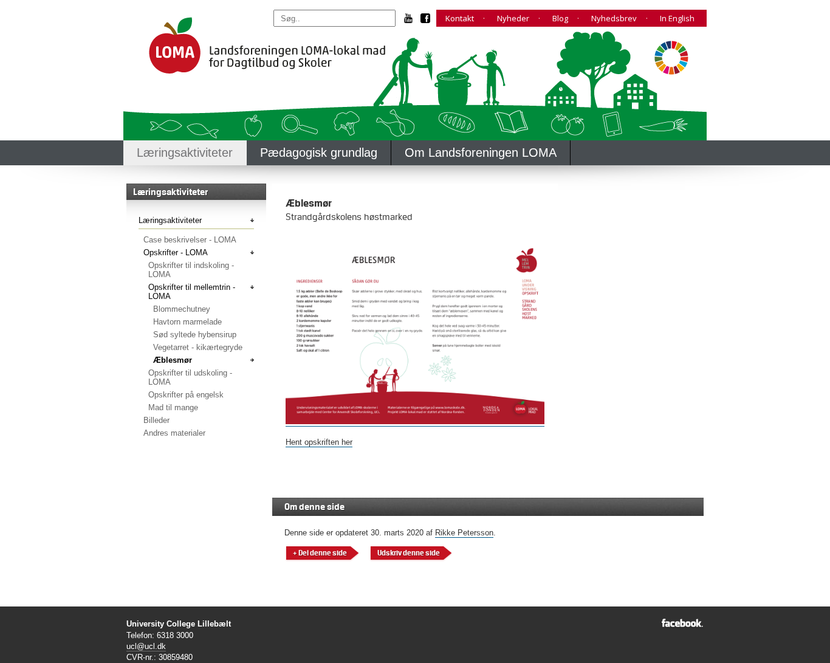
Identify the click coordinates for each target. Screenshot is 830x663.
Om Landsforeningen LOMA (481, 152)
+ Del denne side (320, 553)
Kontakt (459, 18)
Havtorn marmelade (187, 321)
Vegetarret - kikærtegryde (197, 347)
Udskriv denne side (408, 553)
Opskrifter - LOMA (175, 252)
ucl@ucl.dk (146, 646)
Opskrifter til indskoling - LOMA (191, 270)
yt (412, 18)
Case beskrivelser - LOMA (189, 239)
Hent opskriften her (319, 442)
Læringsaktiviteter (185, 152)
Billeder (156, 420)
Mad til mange (173, 407)
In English (677, 18)
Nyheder (513, 18)
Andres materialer (174, 433)
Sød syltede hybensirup (194, 334)
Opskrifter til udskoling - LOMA (190, 377)
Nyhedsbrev (614, 18)
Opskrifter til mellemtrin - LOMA (191, 292)
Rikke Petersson (464, 532)
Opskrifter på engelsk (186, 394)
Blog (560, 18)
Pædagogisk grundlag (318, 152)
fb (428, 18)
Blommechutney (181, 309)
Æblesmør (172, 360)
